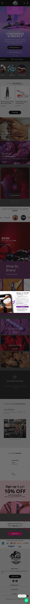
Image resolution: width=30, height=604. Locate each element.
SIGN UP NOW (22, 306)
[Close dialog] (29, 291)
